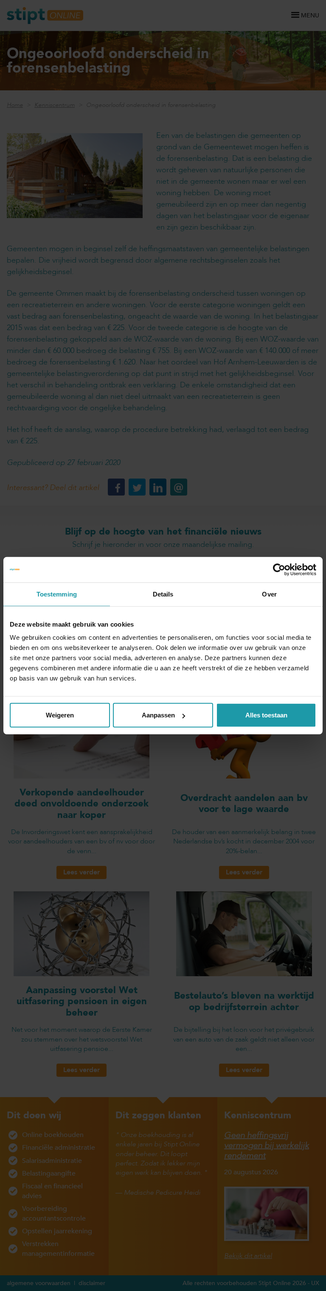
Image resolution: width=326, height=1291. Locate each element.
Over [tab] (269, 593)
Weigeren (60, 715)
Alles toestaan (266, 715)
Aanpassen (158, 715)
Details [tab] (163, 593)
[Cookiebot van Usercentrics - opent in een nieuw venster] (279, 569)
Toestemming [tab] (57, 593)
